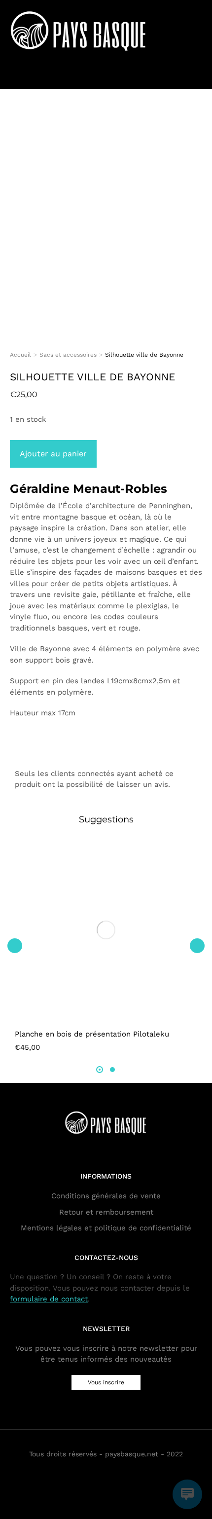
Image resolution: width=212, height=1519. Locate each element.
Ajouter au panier (53, 453)
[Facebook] (99, 1474)
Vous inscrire (106, 1382)
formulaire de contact (49, 1299)
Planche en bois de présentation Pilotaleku (92, 1034)
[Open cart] (197, 75)
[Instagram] (113, 1474)
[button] (14, 945)
